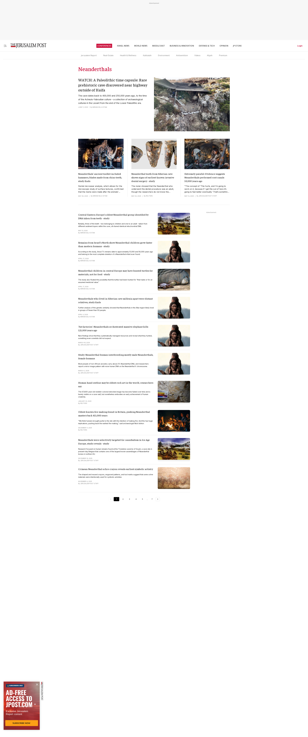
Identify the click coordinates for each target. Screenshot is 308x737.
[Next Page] (158, 499)
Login (299, 46)
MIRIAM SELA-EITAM (100, 107)
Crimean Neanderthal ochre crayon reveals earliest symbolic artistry (115, 468)
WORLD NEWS (140, 46)
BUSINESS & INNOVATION (182, 46)
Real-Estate (108, 55)
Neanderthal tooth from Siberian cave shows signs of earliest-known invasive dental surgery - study (152, 177)
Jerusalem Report (89, 55)
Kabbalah (147, 55)
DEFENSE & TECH (207, 46)
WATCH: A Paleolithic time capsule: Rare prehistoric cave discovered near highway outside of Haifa (112, 84)
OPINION (224, 46)
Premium (223, 55)
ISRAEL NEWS (123, 46)
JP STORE (237, 46)
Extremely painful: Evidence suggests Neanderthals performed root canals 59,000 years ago (204, 177)
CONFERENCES (104, 46)
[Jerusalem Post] (26, 45)
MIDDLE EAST (158, 46)
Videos (197, 55)
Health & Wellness (128, 55)
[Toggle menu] (5, 45)
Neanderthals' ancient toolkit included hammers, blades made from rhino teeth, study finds (100, 177)
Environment (164, 55)
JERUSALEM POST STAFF (208, 196)
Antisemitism (182, 55)
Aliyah (209, 55)
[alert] (22, 709)
